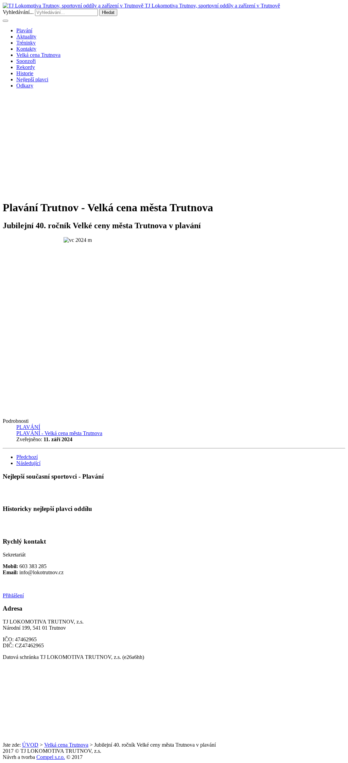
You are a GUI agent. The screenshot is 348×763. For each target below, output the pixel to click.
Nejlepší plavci (32, 79)
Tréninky (26, 43)
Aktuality (26, 36)
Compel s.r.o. (50, 757)
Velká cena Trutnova (38, 55)
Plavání (24, 30)
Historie (24, 73)
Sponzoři (26, 61)
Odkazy (24, 85)
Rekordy (25, 67)
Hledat (108, 12)
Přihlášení (13, 595)
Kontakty (26, 49)
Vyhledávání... (18, 12)
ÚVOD (30, 745)
